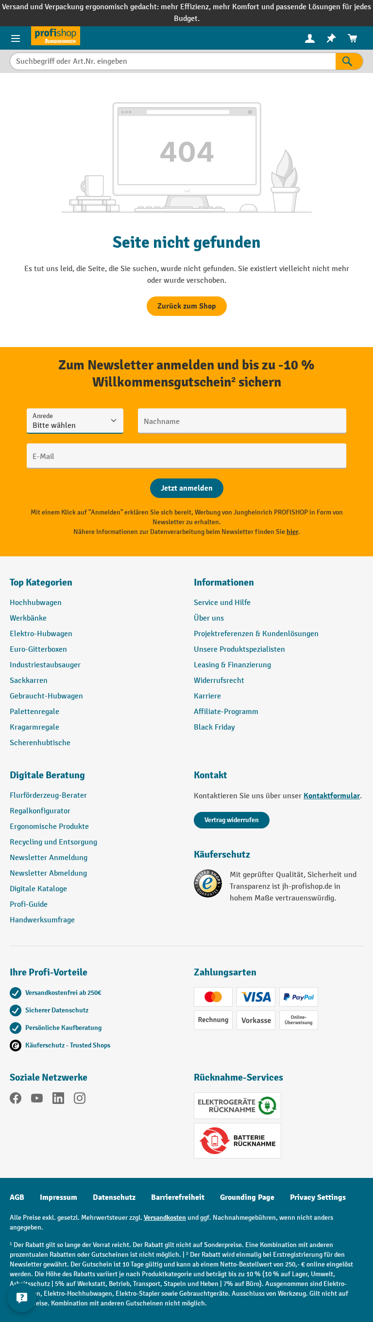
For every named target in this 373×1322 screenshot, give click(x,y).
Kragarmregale (34, 727)
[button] (94, 779)
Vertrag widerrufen (231, 820)
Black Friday (214, 727)
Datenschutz (114, 1197)
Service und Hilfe (222, 602)
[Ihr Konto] (310, 38)
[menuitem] (310, 38)
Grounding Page (247, 1197)
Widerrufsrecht (219, 680)
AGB (17, 1197)
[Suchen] (349, 61)
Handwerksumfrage (42, 920)
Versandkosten (165, 1217)
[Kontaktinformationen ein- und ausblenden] (21, 1297)
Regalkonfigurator (40, 811)
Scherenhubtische (40, 743)
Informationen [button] (224, 582)
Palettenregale (34, 711)
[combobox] (173, 61)
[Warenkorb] (352, 38)
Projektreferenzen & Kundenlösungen (256, 634)
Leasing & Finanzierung (232, 665)
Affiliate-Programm (226, 711)
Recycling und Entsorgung (53, 842)
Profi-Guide (29, 904)
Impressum (58, 1197)
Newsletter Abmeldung (48, 873)
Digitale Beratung (47, 775)
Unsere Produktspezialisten (239, 649)
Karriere (207, 696)
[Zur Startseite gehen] (55, 35)
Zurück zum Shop (186, 306)
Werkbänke (28, 618)
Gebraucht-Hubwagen (46, 696)
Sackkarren (29, 680)
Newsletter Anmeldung (48, 858)
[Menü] (15, 38)
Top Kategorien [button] (41, 582)
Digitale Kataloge (38, 889)
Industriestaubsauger (45, 665)
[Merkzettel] (331, 38)
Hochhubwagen (36, 602)
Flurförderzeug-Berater (48, 795)
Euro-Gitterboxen (38, 649)
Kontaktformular (332, 796)
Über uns (209, 618)
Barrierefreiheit (177, 1197)
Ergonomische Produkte (49, 826)
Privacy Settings (318, 1197)
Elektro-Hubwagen (41, 634)
